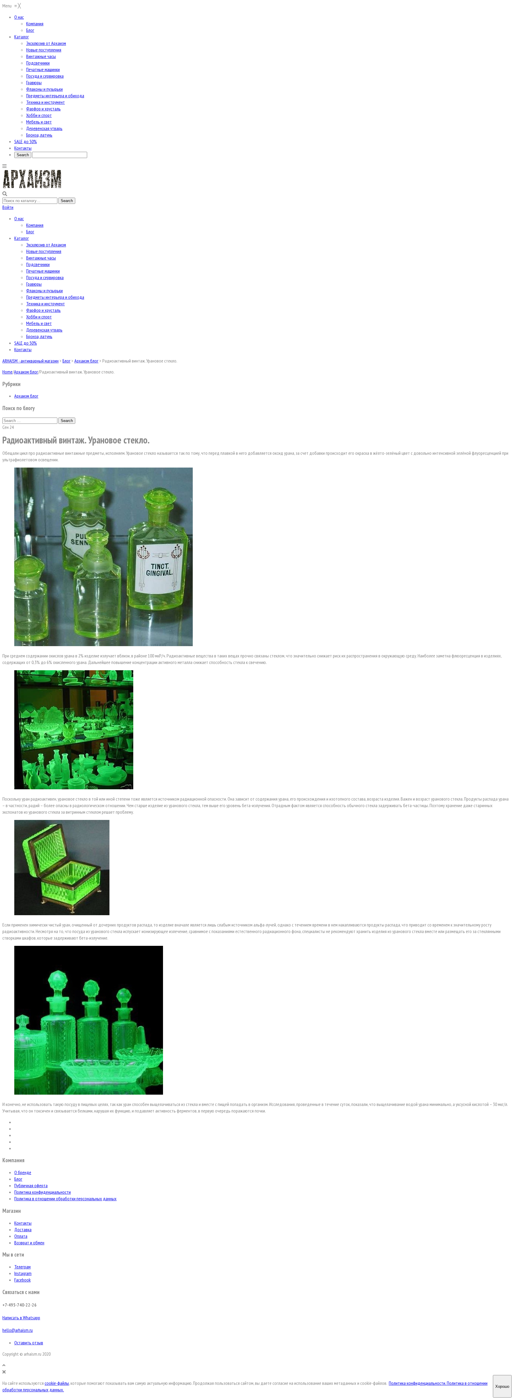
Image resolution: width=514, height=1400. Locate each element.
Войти (7, 207)
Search (67, 420)
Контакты (23, 349)
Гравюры (34, 284)
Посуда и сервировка (45, 277)
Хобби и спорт (39, 317)
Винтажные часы (41, 258)
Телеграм (22, 1267)
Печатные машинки (43, 271)
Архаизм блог (26, 372)
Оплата (20, 1236)
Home (7, 372)
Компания (34, 225)
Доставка (23, 1229)
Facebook (22, 1280)
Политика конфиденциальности (42, 1192)
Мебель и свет (39, 323)
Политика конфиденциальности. (418, 1383)
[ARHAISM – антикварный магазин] (32, 187)
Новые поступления (43, 251)
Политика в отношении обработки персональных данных (65, 1198)
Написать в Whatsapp (21, 1318)
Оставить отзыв (28, 1343)
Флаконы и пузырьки (44, 290)
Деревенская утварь (44, 330)
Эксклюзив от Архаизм (46, 245)
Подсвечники (38, 264)
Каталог (21, 238)
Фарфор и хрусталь (43, 310)
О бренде (22, 1172)
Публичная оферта (31, 1185)
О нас (19, 218)
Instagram (23, 1273)
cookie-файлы (57, 1383)
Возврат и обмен (29, 1243)
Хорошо (502, 1386)
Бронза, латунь (39, 336)
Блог (30, 232)
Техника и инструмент (45, 304)
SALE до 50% (25, 343)
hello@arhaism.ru (17, 1330)
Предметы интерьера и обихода (55, 297)
